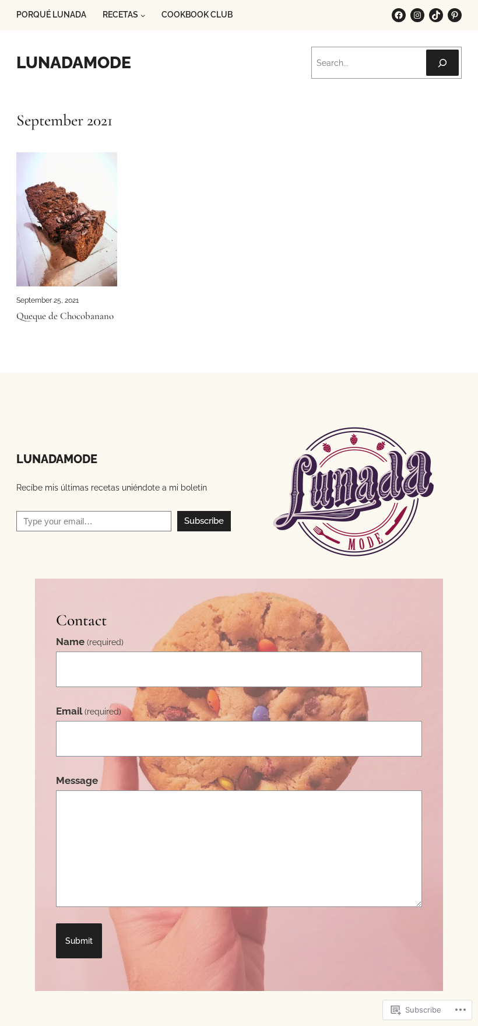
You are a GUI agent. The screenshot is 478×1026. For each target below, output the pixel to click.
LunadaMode (73, 62)
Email (88, 711)
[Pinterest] (455, 15)
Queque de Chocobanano (65, 316)
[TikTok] (436, 15)
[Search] (442, 63)
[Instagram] (417, 15)
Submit (79, 941)
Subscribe (204, 521)
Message (77, 780)
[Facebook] (399, 15)
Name (90, 641)
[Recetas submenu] (142, 15)
